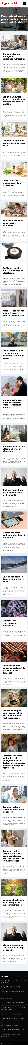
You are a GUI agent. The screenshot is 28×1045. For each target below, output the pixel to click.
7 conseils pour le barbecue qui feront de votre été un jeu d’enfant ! (14, 669)
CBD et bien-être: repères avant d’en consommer (12, 183)
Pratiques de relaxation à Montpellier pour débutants (14, 448)
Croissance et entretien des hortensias (9, 623)
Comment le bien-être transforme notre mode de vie (14, 143)
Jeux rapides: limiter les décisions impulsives (13, 223)
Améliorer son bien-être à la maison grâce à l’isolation (13, 270)
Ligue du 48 (9, 3)
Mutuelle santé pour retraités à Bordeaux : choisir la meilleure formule (13, 403)
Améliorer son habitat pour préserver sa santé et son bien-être (13, 313)
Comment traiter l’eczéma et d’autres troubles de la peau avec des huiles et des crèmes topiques (13, 856)
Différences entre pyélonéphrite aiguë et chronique (14, 535)
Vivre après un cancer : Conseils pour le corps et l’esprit (14, 947)
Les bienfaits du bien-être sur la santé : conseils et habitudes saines (13, 354)
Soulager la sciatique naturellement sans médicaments (13, 492)
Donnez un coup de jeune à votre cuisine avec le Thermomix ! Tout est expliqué (13, 714)
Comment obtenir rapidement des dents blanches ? (13, 809)
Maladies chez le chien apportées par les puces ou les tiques (14, 902)
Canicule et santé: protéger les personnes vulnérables (14, 56)
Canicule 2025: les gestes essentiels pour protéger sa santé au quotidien (14, 100)
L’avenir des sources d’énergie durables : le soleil (13, 579)
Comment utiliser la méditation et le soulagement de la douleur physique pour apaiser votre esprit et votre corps (14, 761)
